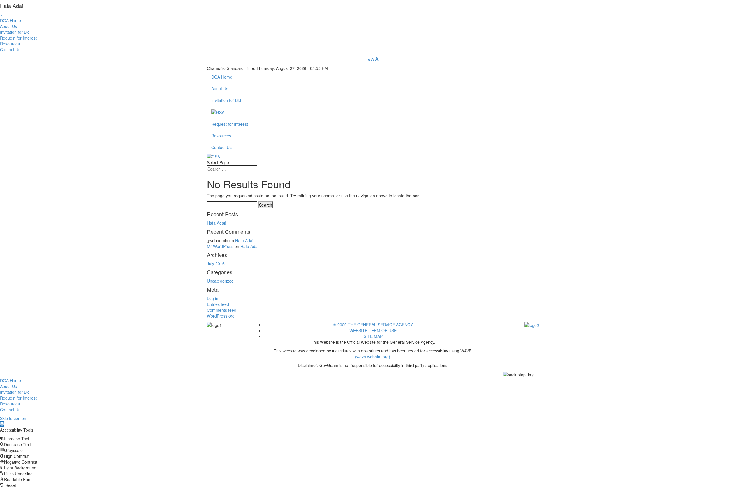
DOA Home (10, 20)
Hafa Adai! (216, 223)
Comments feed (221, 310)
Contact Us (10, 49)
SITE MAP (373, 336)
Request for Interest (18, 38)
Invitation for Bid (15, 32)
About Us (8, 26)
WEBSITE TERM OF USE (373, 330)
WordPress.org (221, 316)
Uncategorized (220, 281)
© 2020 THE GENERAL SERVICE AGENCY (373, 324)
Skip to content (13, 418)
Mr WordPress (220, 246)
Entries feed (218, 304)
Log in (212, 298)
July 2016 (216, 263)
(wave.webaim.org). (373, 356)
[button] (2, 424)
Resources (10, 44)
